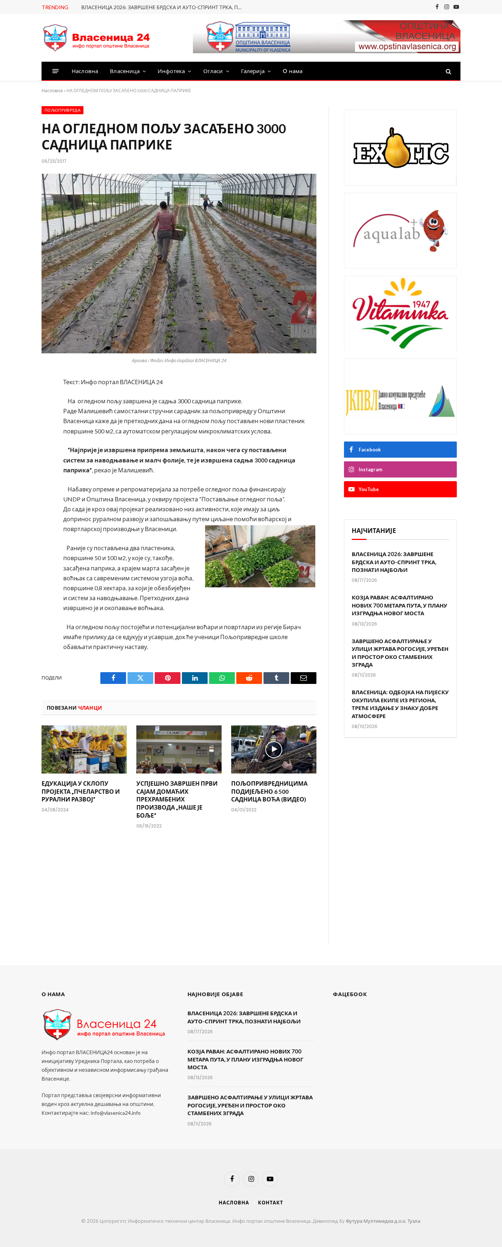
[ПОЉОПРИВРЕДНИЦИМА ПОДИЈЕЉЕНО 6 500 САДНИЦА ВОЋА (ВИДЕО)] (273, 749)
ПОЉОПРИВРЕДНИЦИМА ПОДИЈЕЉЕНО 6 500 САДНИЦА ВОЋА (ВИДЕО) (269, 791)
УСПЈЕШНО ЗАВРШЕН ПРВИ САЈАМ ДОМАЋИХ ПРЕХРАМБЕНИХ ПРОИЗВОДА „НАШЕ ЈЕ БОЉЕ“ (177, 799)
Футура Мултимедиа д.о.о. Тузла (383, 1221)
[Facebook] (16, 402)
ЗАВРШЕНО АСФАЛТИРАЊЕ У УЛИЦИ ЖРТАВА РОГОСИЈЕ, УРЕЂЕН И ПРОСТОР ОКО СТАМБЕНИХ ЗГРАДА (400, 653)
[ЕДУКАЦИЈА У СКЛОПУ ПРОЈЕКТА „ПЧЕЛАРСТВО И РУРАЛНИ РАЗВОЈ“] (84, 749)
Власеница (125, 71)
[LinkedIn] (16, 441)
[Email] (16, 480)
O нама (292, 71)
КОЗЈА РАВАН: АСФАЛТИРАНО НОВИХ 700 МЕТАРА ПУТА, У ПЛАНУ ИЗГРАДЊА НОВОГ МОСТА (399, 605)
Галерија (253, 71)
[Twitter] (16, 422)
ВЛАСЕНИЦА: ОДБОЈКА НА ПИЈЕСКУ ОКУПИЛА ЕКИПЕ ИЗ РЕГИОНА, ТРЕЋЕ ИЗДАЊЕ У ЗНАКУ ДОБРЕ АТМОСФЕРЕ (400, 704)
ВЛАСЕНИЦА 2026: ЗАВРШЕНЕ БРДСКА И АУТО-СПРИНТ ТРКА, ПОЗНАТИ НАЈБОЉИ (164, 7)
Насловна (85, 71)
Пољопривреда (62, 110)
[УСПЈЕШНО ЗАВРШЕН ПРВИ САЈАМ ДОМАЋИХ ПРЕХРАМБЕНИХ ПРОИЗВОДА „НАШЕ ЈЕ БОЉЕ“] (179, 749)
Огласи (213, 71)
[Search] (447, 71)
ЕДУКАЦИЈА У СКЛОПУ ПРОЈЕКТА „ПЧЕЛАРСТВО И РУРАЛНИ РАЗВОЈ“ (81, 791)
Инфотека (171, 71)
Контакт (270, 1202)
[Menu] (56, 71)
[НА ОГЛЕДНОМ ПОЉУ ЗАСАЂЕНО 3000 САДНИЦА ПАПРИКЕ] (179, 263)
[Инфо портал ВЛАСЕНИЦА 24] (97, 38)
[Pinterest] (16, 461)
